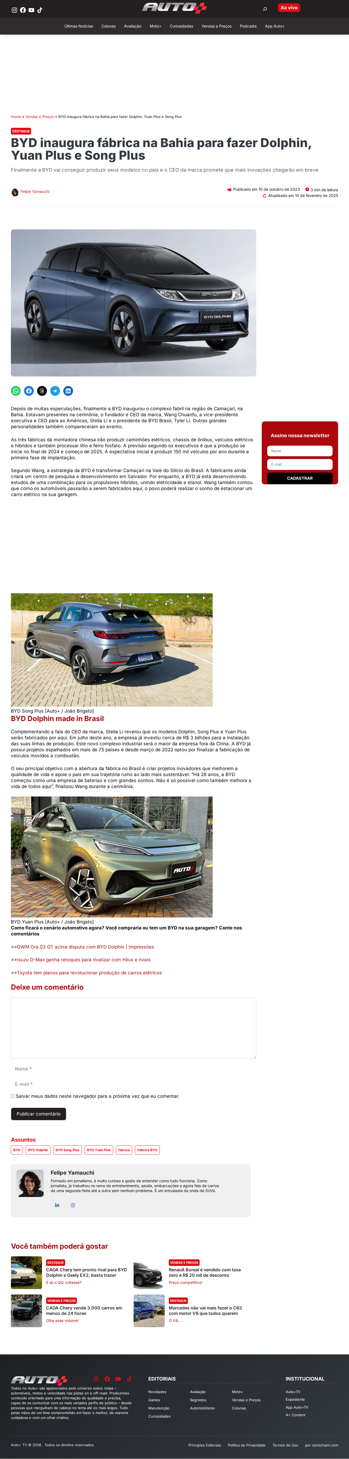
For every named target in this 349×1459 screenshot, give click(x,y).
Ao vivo (289, 7)
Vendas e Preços (39, 116)
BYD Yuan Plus (99, 1150)
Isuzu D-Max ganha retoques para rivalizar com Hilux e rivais (84, 959)
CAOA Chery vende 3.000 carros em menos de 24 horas (84, 1310)
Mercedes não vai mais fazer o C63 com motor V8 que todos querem (205, 1310)
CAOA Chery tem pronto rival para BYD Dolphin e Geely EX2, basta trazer (86, 1272)
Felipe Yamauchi (34, 191)
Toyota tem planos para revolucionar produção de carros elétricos (89, 972)
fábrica (124, 1150)
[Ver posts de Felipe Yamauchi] (15, 193)
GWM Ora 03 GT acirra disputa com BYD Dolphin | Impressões (85, 947)
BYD (16, 1150)
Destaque (21, 131)
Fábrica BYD (147, 1150)
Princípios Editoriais (204, 1445)
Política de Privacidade (247, 1445)
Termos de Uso (285, 1445)
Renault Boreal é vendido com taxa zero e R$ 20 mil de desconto (205, 1272)
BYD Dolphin (38, 1150)
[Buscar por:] (265, 9)
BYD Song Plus (67, 1150)
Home (16, 116)
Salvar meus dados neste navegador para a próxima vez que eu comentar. (97, 1096)
